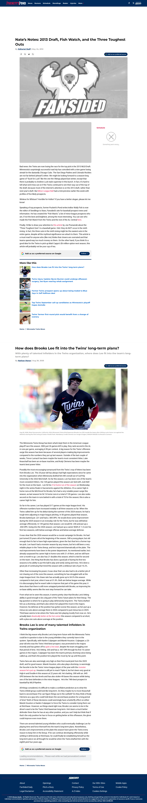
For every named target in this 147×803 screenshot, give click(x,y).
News (30, 3)
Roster (65, 3)
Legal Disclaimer (27, 791)
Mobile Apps (121, 783)
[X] (133, 3)
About (22, 783)
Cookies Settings (99, 791)
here (79, 220)
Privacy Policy (78, 787)
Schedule (46, 3)
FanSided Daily (26, 787)
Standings (57, 3)
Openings (47, 783)
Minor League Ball (45, 191)
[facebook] (129, 3)
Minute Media (17, 797)
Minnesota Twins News (36, 329)
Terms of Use (98, 787)
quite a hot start (52, 647)
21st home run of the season (64, 485)
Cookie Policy (121, 787)
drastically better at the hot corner (46, 616)
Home (22, 329)
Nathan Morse (24, 361)
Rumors (37, 3)
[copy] (32, 54)
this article (58, 225)
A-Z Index (76, 791)
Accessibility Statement (53, 791)
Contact (75, 783)
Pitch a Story (48, 787)
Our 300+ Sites (98, 783)
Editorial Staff (24, 49)
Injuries (73, 3)
